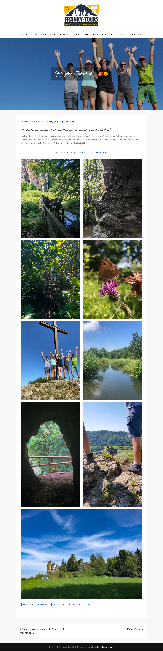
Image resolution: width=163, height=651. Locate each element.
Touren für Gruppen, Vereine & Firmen (94, 34)
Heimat (25, 34)
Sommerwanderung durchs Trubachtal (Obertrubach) (41, 631)
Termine (64, 34)
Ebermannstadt (28, 604)
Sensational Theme (105, 647)
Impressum (136, 34)
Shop (122, 34)
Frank (26, 122)
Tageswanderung (66, 122)
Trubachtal (89, 604)
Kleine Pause (134, 629)
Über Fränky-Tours (44, 34)
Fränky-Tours (52, 122)
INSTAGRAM (102, 152)
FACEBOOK (85, 152)
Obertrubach (58, 604)
